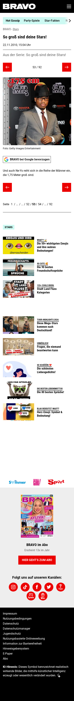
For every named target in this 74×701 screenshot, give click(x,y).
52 (27, 204)
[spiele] (31, 596)
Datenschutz (11, 623)
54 (39, 204)
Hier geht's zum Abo (37, 560)
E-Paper (8, 653)
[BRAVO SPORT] (57, 482)
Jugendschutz (12, 633)
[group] (35, 20)
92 (50, 204)
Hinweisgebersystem (16, 648)
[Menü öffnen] (69, 6)
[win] (42, 596)
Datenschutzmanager (16, 628)
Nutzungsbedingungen (17, 618)
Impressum (10, 613)
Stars (16, 29)
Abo (5, 658)
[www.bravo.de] (19, 6)
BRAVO (7, 29)
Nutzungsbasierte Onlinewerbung (24, 638)
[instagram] (13, 587)
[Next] (68, 20)
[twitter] (48, 587)
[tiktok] (25, 587)
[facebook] (37, 587)
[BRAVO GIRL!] (37, 482)
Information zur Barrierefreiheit (22, 643)
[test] (60, 587)
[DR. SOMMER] (17, 482)
